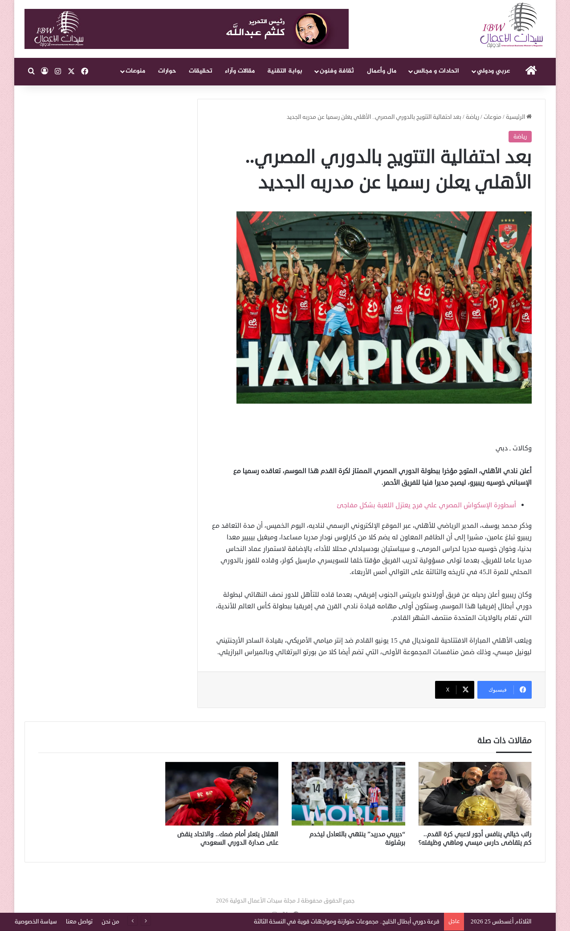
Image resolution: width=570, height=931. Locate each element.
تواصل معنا (79, 922)
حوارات (167, 71)
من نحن (110, 922)
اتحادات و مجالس (436, 71)
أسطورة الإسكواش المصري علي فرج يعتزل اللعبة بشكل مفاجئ (426, 505)
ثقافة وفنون (337, 71)
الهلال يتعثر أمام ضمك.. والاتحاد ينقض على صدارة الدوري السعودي (227, 838)
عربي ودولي (493, 71)
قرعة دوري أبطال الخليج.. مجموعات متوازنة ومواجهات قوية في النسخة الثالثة (347, 922)
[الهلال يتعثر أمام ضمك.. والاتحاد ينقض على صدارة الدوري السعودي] (222, 794)
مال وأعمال (381, 71)
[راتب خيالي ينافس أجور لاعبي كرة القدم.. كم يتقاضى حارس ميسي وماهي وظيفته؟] (475, 794)
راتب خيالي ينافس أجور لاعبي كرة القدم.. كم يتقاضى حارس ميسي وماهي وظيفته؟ (475, 838)
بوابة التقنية (284, 71)
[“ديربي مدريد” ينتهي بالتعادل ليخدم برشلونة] (348, 794)
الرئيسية (516, 117)
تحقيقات (200, 71)
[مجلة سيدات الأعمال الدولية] (512, 25)
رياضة (472, 117)
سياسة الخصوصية (36, 922)
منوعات (135, 71)
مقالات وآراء (240, 71)
